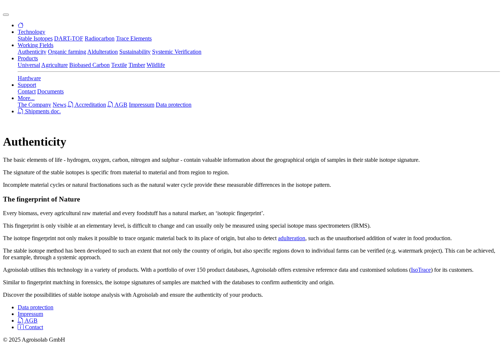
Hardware (29, 78)
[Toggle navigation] (6, 15)
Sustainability (135, 52)
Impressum (141, 105)
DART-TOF (68, 38)
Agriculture (54, 65)
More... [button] (26, 98)
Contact (27, 91)
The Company (34, 105)
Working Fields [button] (35, 45)
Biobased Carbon (89, 65)
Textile (119, 65)
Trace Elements (134, 38)
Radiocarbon (100, 38)
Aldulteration (102, 52)
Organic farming (67, 52)
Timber (137, 65)
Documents (50, 91)
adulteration (291, 238)
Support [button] (27, 85)
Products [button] (28, 58)
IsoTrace (421, 270)
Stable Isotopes (35, 38)
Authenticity (32, 52)
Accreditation (90, 105)
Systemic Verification (176, 52)
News (59, 105)
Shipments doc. (42, 111)
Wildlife (156, 65)
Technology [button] (31, 32)
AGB (120, 105)
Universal (29, 65)
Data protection (173, 105)
